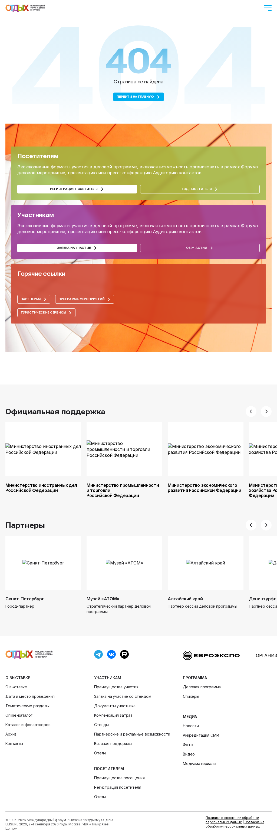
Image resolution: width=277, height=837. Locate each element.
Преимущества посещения (119, 777)
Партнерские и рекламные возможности (132, 734)
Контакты (14, 743)
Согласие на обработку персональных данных (235, 824)
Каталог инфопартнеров (28, 724)
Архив (11, 734)
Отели (100, 753)
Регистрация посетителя (117, 787)
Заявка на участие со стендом (122, 696)
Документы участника (115, 705)
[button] (251, 411)
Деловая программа (202, 687)
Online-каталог (18, 715)
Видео (189, 754)
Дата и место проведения (30, 696)
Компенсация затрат (113, 715)
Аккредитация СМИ (201, 735)
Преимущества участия (116, 687)
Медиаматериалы (199, 763)
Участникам (107, 677)
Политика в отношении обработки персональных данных (232, 820)
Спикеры (191, 696)
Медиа (190, 716)
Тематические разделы (27, 705)
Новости (191, 725)
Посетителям (109, 768)
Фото (188, 744)
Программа (195, 677)
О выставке (17, 677)
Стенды (101, 724)
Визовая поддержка (113, 743)
